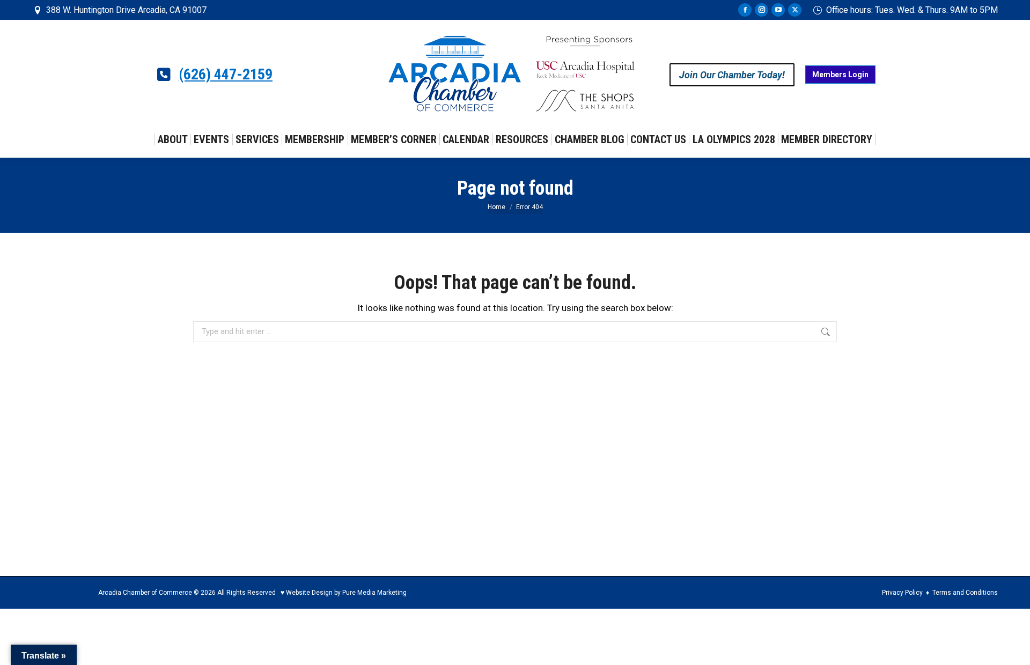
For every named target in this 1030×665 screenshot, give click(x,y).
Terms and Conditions (965, 592)
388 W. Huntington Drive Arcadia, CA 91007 (126, 10)
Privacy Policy (902, 592)
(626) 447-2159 (226, 74)
